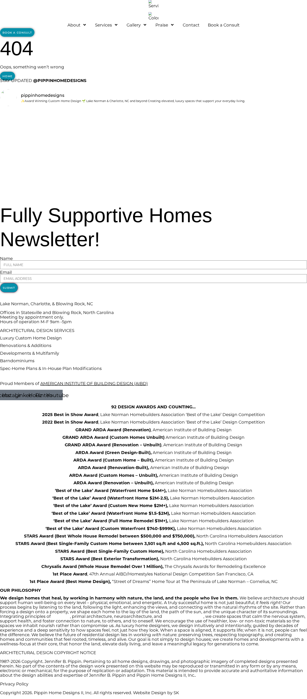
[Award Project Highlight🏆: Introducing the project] (192, 152)
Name (6, 258)
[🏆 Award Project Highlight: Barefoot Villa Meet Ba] (37, 189)
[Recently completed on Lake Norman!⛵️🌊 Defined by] (115, 131)
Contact (191, 25)
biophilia (61, 616)
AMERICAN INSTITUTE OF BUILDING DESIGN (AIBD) (94, 383)
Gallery (134, 25)
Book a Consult (224, 25)
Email (6, 272)
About (73, 25)
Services (103, 25)
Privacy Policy (14, 683)
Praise (161, 25)
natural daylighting (183, 616)
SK (176, 692)
